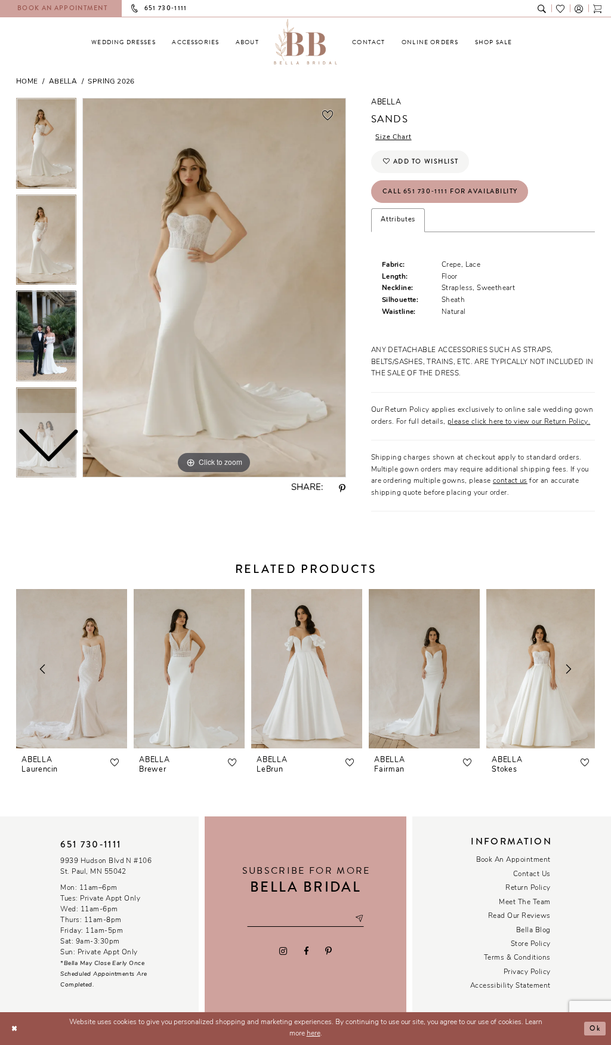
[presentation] (71, 668)
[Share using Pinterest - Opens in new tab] (342, 488)
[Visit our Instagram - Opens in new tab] (283, 951)
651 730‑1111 (90, 844)
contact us (510, 481)
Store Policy (531, 944)
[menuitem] (123, 42)
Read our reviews (519, 916)
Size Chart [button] (393, 137)
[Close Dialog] (14, 1029)
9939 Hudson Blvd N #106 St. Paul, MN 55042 (106, 867)
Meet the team (524, 902)
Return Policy (527, 888)
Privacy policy (527, 972)
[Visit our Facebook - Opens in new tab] (305, 951)
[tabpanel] (214, 287)
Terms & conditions (517, 957)
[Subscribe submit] (359, 919)
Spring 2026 (111, 81)
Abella (63, 81)
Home (27, 81)
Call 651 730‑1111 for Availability (450, 191)
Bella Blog (533, 930)
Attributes (398, 220)
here (313, 1033)
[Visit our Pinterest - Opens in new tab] (328, 951)
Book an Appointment (513, 860)
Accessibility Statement (510, 985)
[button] (579, 8)
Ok (595, 1028)
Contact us (532, 874)
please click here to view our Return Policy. (519, 422)
